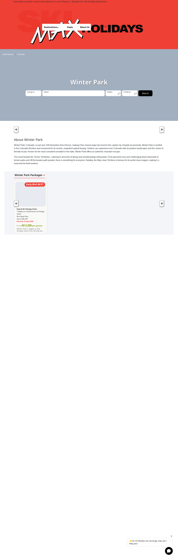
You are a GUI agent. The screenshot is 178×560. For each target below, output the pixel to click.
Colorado (21, 54)
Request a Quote (123, 26)
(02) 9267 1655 (105, 26)
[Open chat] (169, 551)
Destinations (50, 27)
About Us (85, 27)
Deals (70, 27)
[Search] (145, 93)
